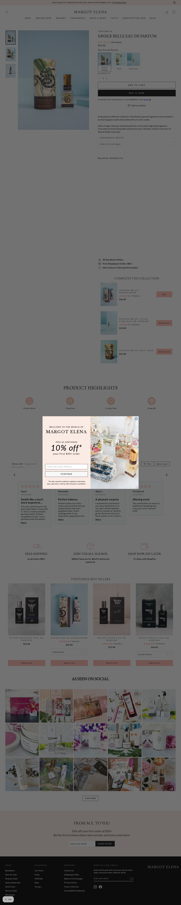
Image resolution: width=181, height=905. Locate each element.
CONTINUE (66, 474)
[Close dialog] (136, 418)
